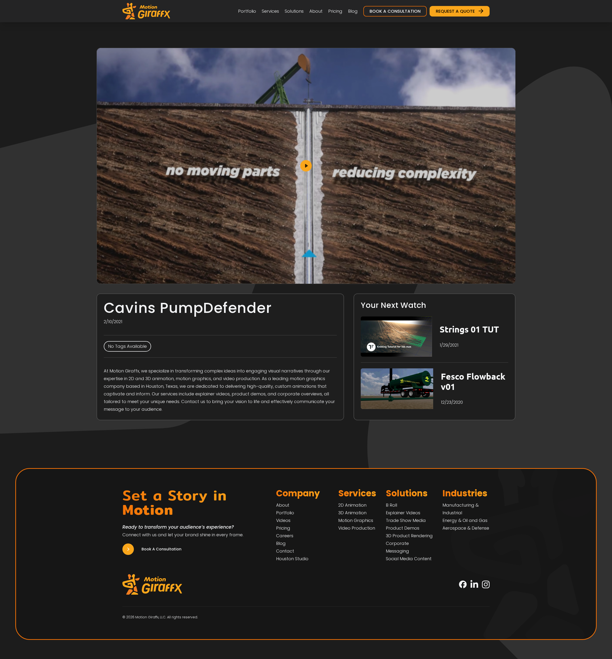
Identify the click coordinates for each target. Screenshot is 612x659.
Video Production (356, 528)
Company (298, 493)
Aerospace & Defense (466, 528)
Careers (284, 536)
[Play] (306, 166)
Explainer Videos (403, 513)
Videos (283, 520)
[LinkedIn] (474, 584)
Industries (465, 493)
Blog (353, 11)
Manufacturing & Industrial (461, 509)
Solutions (294, 11)
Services (270, 11)
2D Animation (352, 505)
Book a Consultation (395, 11)
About (315, 11)
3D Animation (352, 513)
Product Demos (402, 528)
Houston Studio (292, 559)
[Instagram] (486, 584)
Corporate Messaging (397, 547)
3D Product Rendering (409, 536)
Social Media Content (409, 559)
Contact (285, 551)
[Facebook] (463, 584)
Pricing (335, 11)
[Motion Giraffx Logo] (146, 11)
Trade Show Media (406, 520)
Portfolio (247, 11)
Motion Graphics (355, 520)
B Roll (391, 505)
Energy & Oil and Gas (465, 520)
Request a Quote (455, 11)
